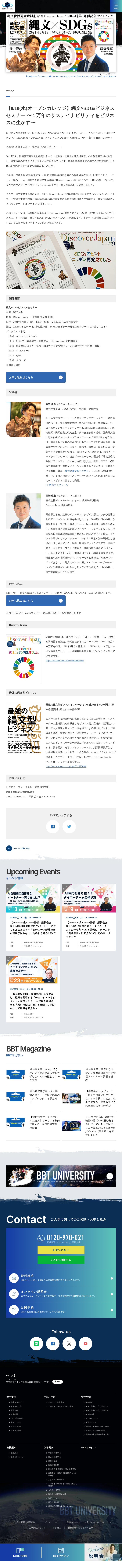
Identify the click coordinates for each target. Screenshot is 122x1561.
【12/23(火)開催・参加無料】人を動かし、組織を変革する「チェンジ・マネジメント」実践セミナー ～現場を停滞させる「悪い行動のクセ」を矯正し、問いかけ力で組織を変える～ (32, 1001)
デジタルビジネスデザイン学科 (60, 1406)
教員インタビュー (18, 1457)
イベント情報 (16, 1426)
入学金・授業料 (54, 1490)
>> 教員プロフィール (57, 485)
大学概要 (14, 1414)
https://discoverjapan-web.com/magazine (65, 660)
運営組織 (14, 1410)
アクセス (57, 1528)
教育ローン (52, 1498)
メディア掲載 (16, 1430)
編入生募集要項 (54, 1457)
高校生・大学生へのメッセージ (98, 1426)
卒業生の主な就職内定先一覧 (97, 1434)
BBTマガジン (88, 1447)
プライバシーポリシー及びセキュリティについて (89, 1522)
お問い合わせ (61, 1250)
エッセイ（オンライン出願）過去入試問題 (62, 1485)
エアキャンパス (92, 1418)
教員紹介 (11, 1447)
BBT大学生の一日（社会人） (97, 1406)
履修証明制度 (53, 1465)
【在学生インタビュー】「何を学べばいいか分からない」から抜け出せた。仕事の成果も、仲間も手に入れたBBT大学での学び (100, 1098)
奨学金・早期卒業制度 (57, 1494)
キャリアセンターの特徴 (95, 1430)
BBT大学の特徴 (17, 1418)
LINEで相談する (61, 1260)
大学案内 (11, 1397)
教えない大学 (16, 1406)
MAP (59, 1382)
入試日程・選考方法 (56, 1480)
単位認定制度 (53, 1502)
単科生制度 (52, 1461)
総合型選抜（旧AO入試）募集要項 (62, 1469)
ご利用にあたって (37, 1528)
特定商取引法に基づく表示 (80, 1528)
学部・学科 (50, 1397)
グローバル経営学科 (56, 1402)
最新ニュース (16, 1422)
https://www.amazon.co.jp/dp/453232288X (66, 766)
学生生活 (86, 1397)
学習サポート (91, 1422)
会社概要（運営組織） (27, 1522)
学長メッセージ (17, 1402)
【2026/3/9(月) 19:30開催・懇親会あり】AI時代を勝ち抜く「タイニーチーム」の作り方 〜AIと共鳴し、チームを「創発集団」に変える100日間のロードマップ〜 (88, 929)
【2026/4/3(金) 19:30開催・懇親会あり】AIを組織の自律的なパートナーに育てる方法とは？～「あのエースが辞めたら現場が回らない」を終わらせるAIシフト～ (33, 929)
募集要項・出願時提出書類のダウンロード (62, 1474)
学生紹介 (89, 1402)
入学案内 (48, 1447)
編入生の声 (90, 1414)
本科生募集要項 (54, 1453)
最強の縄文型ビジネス (77, 471)
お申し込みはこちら (21, 377)
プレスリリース (51, 1522)
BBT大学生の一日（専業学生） (98, 1410)
